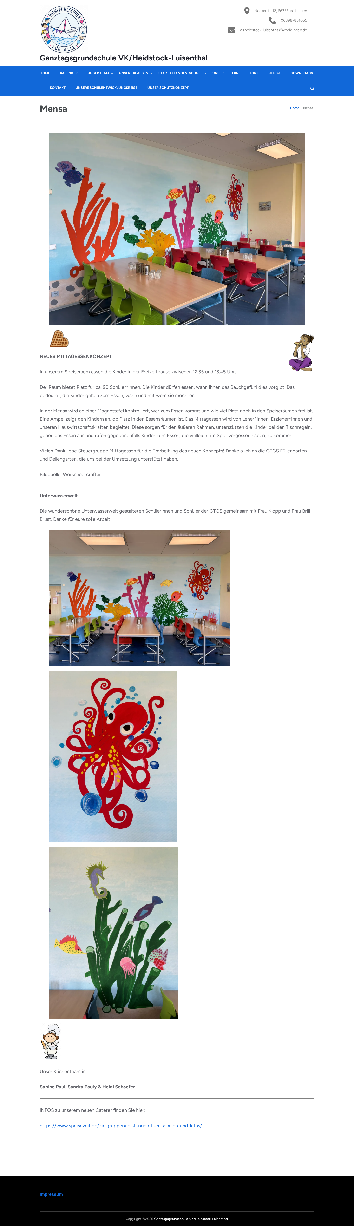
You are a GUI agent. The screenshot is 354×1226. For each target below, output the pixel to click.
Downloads (301, 73)
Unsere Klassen (133, 73)
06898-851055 (294, 20)
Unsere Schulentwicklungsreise (106, 88)
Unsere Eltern (225, 73)
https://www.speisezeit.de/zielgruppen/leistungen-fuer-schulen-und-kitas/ (121, 1125)
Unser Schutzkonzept (168, 88)
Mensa (274, 73)
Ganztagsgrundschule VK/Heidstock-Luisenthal (124, 57)
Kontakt (58, 88)
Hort (253, 73)
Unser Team (98, 73)
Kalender (69, 73)
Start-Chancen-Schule (180, 73)
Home (45, 73)
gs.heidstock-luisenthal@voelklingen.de (273, 30)
